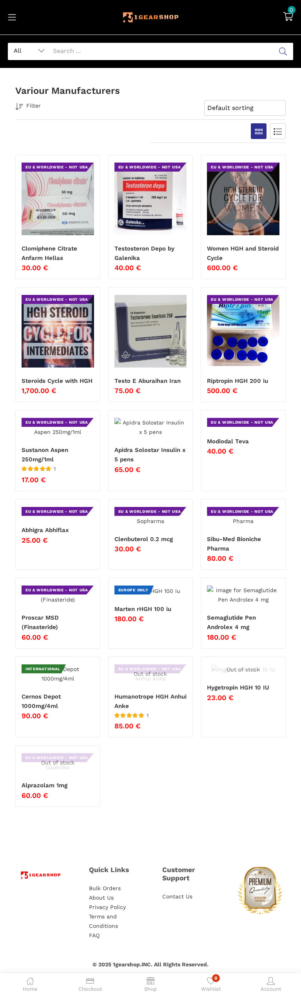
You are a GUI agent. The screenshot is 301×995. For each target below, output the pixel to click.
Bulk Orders (105, 888)
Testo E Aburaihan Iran (147, 380)
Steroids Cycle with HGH (57, 380)
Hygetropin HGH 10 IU (238, 687)
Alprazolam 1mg (44, 785)
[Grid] (259, 131)
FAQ (94, 935)
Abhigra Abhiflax (45, 530)
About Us (101, 897)
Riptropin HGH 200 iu (237, 380)
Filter (33, 105)
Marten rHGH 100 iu (142, 609)
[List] (278, 131)
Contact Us (177, 896)
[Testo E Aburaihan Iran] (150, 331)
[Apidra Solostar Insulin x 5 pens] (150, 427)
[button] (288, 17)
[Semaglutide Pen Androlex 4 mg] (243, 594)
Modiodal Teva (228, 441)
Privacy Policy (107, 907)
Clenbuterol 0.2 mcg (143, 539)
